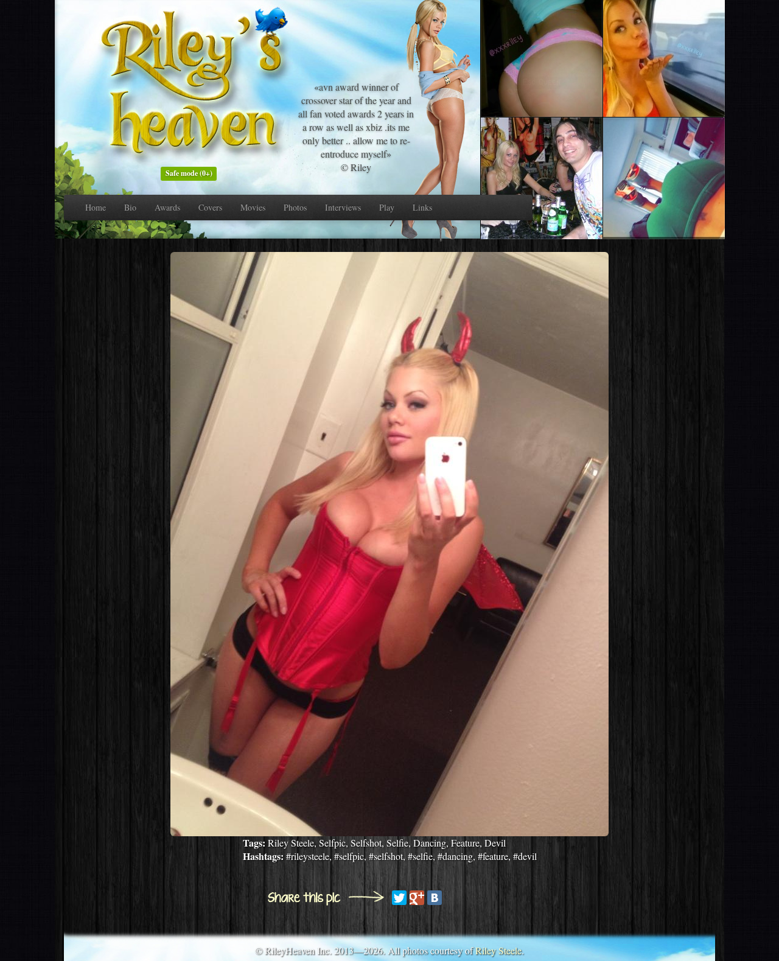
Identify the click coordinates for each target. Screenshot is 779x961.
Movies (252, 207)
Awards (167, 207)
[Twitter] (399, 897)
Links (422, 207)
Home (95, 207)
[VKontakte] (434, 897)
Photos (295, 207)
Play (386, 207)
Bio (130, 207)
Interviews (343, 207)
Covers (210, 207)
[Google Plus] (417, 897)
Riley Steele (498, 950)
